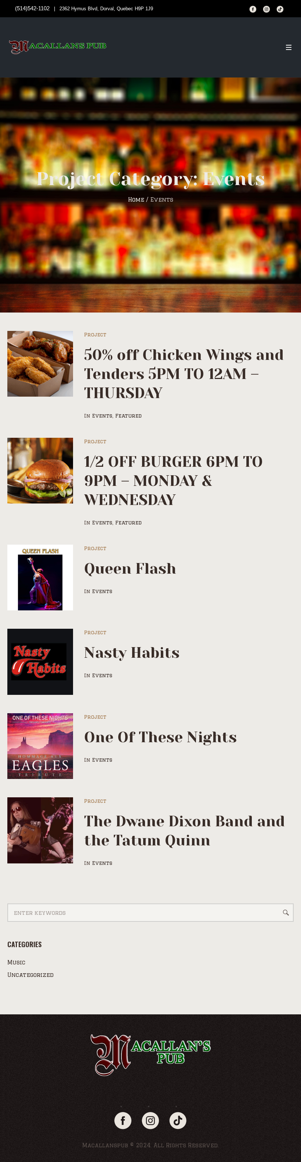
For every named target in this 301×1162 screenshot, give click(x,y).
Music (16, 962)
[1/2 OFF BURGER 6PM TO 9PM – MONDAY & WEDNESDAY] (40, 471)
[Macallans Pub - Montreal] (150, 1055)
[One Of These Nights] (40, 746)
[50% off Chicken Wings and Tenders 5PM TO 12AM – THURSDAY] (40, 364)
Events (102, 416)
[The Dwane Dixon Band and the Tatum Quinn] (40, 830)
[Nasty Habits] (40, 661)
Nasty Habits (131, 652)
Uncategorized (30, 975)
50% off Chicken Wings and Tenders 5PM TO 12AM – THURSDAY (184, 374)
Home (136, 199)
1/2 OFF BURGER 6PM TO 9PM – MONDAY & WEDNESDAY (173, 481)
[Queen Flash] (40, 577)
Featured (128, 416)
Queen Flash (130, 568)
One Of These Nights (160, 737)
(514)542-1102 (32, 8)
